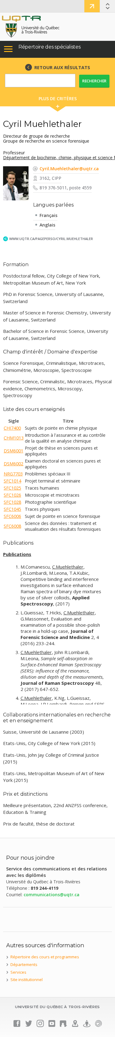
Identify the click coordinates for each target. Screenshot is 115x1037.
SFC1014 (12, 481)
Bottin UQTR (92, 6)
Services (18, 972)
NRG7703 (13, 474)
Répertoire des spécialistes (49, 47)
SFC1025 (12, 488)
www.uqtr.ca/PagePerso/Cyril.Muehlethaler (51, 238)
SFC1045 (12, 509)
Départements (23, 964)
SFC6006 (12, 516)
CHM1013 (14, 438)
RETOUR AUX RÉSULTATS (62, 67)
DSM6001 (13, 451)
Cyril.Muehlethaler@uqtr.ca (69, 169)
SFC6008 (12, 526)
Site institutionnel (26, 979)
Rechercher (94, 81)
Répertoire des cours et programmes (44, 957)
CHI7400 (12, 428)
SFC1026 (12, 495)
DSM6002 (13, 464)
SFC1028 (12, 502)
